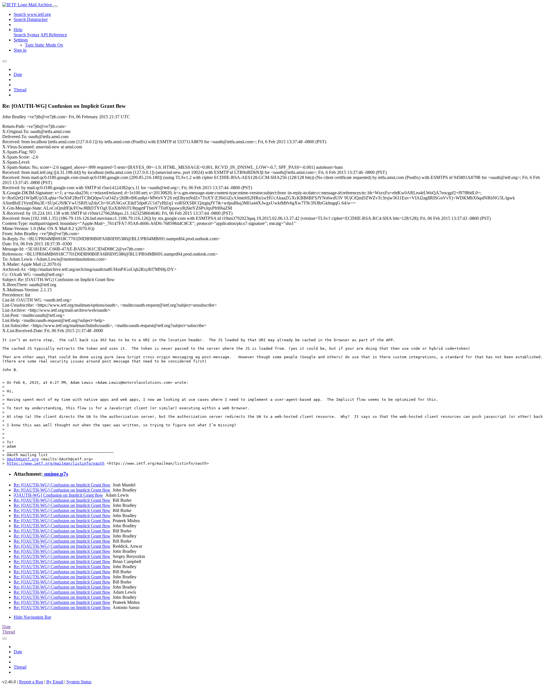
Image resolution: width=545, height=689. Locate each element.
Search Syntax (26, 34)
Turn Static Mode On (44, 45)
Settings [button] (21, 39)
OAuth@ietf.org (23, 459)
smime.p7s (55, 474)
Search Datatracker (31, 19)
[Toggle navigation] (55, 6)
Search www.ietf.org (32, 14)
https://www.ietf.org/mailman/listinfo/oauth (55, 463)
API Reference (53, 34)
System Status (78, 681)
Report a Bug (31, 681)
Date (18, 74)
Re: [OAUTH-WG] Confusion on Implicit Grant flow (62, 484)
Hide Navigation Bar (32, 617)
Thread (20, 89)
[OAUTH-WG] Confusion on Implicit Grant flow (58, 495)
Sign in (20, 50)
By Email (54, 681)
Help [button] (18, 29)
